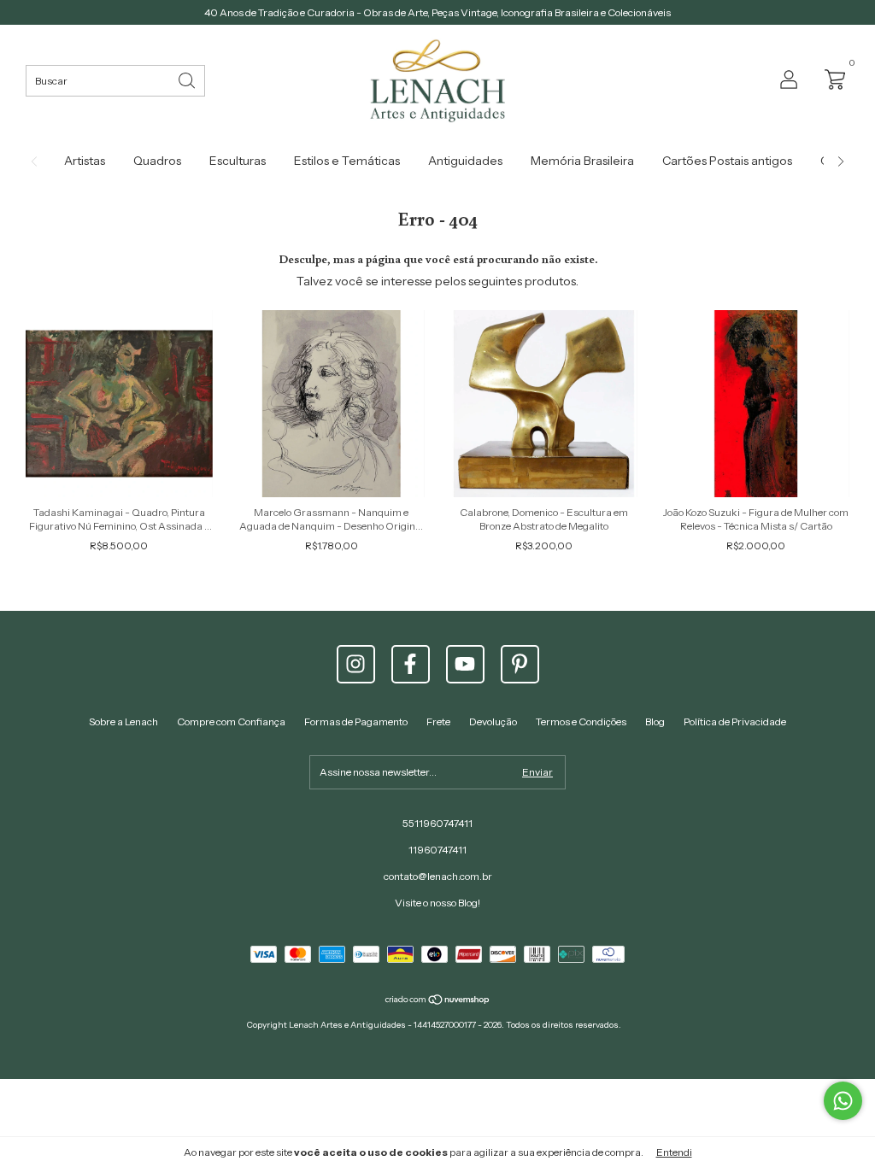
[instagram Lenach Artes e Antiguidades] (356, 664)
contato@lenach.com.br (438, 876)
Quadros (157, 160)
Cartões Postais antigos (727, 160)
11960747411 (437, 849)
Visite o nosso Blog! (437, 902)
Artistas (84, 160)
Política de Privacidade (735, 721)
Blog (655, 721)
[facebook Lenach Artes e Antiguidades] (410, 664)
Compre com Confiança (231, 721)
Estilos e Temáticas (347, 160)
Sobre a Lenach (123, 721)
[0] (830, 78)
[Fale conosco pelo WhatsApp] (843, 1101)
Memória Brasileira (582, 160)
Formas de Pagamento (356, 721)
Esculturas (237, 160)
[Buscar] (188, 79)
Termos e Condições (581, 721)
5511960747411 (437, 823)
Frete (438, 721)
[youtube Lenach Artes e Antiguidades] (465, 664)
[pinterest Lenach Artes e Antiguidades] (520, 664)
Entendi (674, 1152)
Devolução (493, 721)
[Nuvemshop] (438, 1001)
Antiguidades (465, 160)
